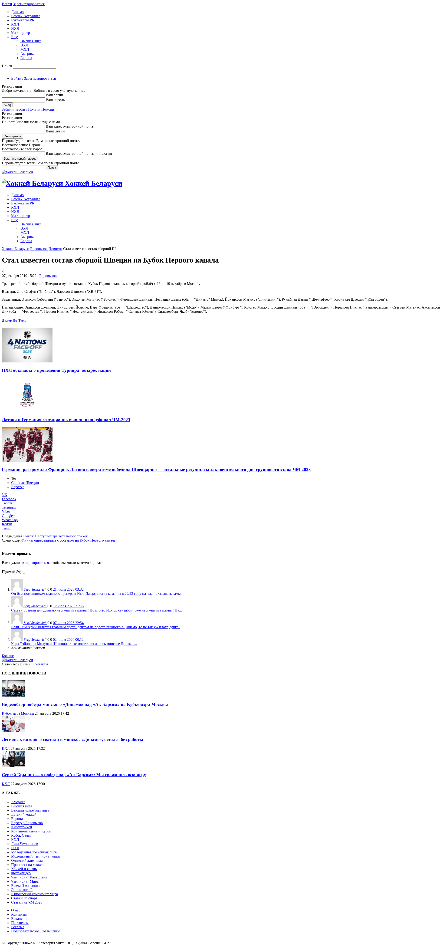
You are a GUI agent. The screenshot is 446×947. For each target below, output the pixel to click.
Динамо (17, 12)
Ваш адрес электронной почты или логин (79, 153)
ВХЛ (24, 45)
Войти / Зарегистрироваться (33, 78)
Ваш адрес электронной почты (70, 126)
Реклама (17, 927)
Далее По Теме (14, 320)
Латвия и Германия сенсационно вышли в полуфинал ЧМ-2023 (66, 419)
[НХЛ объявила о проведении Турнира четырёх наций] (27, 361)
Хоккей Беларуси (15, 249)
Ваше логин (55, 131)
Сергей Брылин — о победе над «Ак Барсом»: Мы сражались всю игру (74, 774)
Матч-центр (20, 33)
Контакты (40, 664)
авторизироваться (35, 563)
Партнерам (20, 923)
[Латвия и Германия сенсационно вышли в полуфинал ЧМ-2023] (27, 411)
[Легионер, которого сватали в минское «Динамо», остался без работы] (13, 731)
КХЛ (15, 24)
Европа (26, 58)
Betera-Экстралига (25, 16)
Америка (27, 54)
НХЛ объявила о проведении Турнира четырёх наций (56, 370)
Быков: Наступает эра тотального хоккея (55, 536)
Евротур (17, 487)
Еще (14, 37)
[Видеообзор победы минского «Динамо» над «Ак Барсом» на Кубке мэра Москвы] (13, 695)
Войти (7, 4)
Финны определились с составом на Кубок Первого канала (68, 540)
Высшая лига (30, 41)
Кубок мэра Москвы (18, 713)
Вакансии (19, 919)
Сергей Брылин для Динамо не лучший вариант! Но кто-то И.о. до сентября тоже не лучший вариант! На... (96, 610)
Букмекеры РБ (22, 20)
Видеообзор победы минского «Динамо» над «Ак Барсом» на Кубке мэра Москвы (85, 704)
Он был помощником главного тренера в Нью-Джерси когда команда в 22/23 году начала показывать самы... (97, 593)
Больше (8, 656)
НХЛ (15, 28)
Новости (55, 249)
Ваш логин (54, 95)
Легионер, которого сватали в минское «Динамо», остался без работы (72, 739)
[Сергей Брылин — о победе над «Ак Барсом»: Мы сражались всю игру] (13, 766)
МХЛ (24, 49)
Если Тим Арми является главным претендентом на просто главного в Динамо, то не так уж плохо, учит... (95, 627)
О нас (15, 910)
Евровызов (39, 249)
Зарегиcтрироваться (29, 4)
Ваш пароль (55, 100)
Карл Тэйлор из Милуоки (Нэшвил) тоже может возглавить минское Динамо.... (74, 644)
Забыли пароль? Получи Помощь (28, 109)
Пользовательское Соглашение (35, 931)
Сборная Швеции (25, 483)
